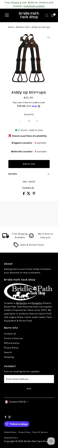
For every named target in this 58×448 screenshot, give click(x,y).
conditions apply (34, 6)
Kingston (37, 303)
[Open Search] (46, 15)
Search (8, 352)
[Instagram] (9, 417)
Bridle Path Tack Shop (29, 15)
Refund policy (11, 343)
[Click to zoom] (48, 37)
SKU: (25, 181)
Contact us (28, 188)
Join (29, 388)
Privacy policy (24, 432)
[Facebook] (5, 417)
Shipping (9, 357)
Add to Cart (29, 163)
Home (11, 27)
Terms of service (40, 432)
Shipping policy (11, 437)
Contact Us (10, 333)
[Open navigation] (7, 15)
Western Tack (23, 27)
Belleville (21, 303)
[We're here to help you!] (31, 237)
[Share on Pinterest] (34, 194)
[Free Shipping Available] (5, 237)
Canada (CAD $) (17, 401)
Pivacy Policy (11, 347)
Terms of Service (13, 338)
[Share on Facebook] (24, 194)
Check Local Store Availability (29, 135)
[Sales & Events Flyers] (16, 246)
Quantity (29, 114)
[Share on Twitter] (29, 194)
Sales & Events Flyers (32, 244)
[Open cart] (52, 15)
